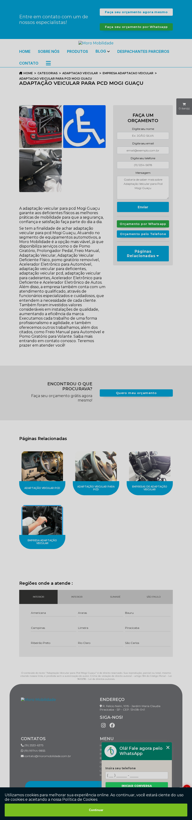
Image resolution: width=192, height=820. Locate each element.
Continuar (96, 810)
